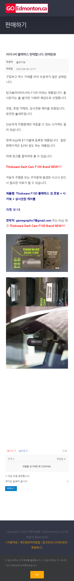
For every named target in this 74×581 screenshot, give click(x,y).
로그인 (41, 466)
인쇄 (64, 450)
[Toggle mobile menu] (67, 9)
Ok (37, 574)
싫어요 (23, 450)
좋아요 (11, 450)
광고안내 (47, 542)
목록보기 (11, 488)
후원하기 (36, 547)
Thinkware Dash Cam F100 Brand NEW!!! (34, 166)
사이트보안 (60, 542)
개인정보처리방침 (30, 542)
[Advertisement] (37, 407)
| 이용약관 (12, 542)
